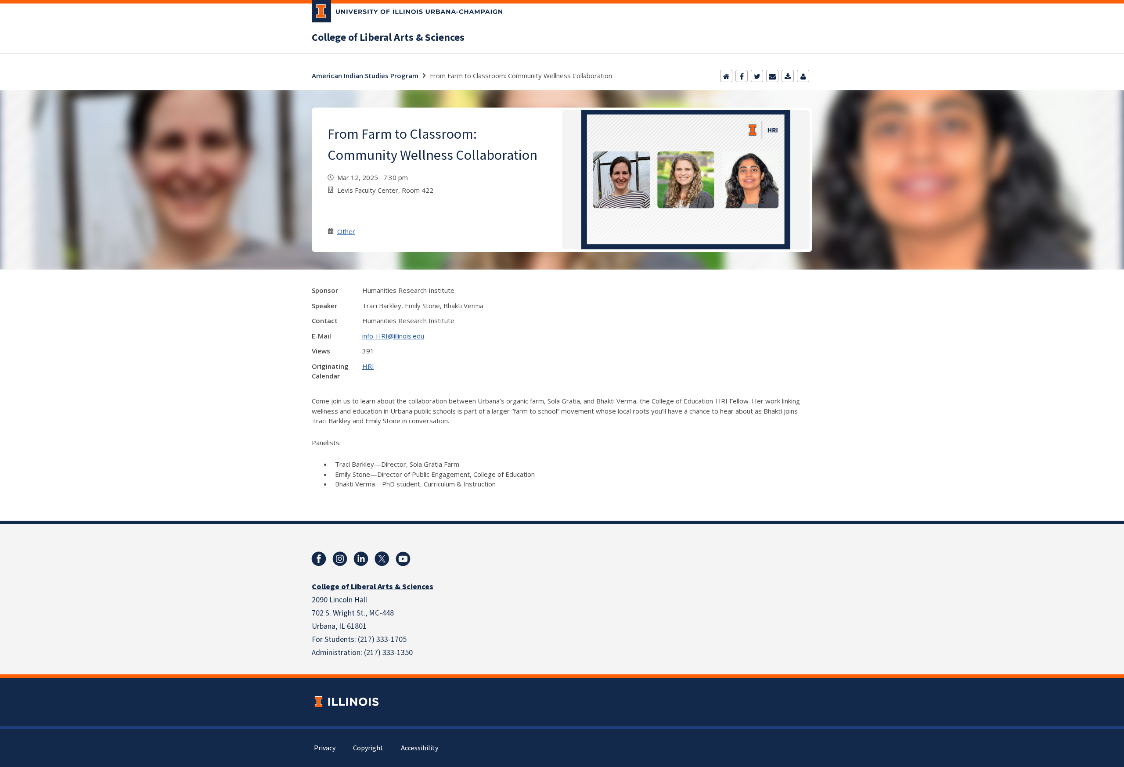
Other (346, 231)
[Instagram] (339, 559)
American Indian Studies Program (365, 75)
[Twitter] (757, 76)
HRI (368, 366)
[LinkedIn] (361, 559)
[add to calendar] (788, 76)
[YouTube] (403, 559)
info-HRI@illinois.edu (393, 335)
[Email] (772, 76)
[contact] (803, 76)
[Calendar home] (726, 76)
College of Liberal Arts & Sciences (388, 37)
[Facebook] (741, 76)
